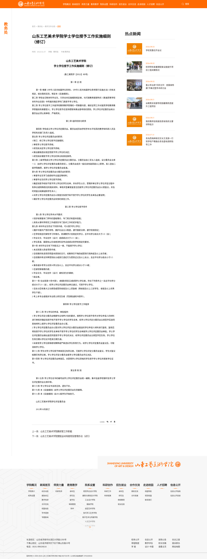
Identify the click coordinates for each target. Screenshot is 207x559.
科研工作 (107, 491)
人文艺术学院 (90, 522)
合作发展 (134, 496)
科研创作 (113, 4)
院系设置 (104, 4)
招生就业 (123, 4)
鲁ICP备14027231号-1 (63, 556)
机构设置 (31, 496)
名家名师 (58, 491)
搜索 (187, 4)
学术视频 (45, 513)
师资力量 (85, 4)
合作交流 (132, 4)
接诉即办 (176, 543)
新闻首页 (76, 4)
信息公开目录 (175, 496)
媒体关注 (45, 496)
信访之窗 (176, 539)
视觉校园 (148, 496)
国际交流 (134, 491)
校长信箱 (162, 543)
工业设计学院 (90, 500)
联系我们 (148, 500)
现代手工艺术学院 (90, 513)
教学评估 (149, 543)
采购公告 (162, 539)
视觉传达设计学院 (90, 491)
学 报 (133, 547)
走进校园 (141, 4)
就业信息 (121, 504)
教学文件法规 (50, 27)
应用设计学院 (90, 526)
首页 (33, 27)
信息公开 (160, 4)
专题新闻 (45, 517)
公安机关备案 (75, 556)
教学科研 (45, 500)
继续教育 (72, 504)
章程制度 (135, 543)
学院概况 (67, 4)
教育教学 (95, 4)
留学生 (72, 500)
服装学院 (90, 504)
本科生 (72, 491)
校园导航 (148, 491)
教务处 (40, 27)
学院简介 (31, 491)
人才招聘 (151, 4)
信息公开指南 (175, 491)
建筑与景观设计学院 (90, 496)
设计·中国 (149, 547)
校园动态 (45, 509)
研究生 (72, 496)
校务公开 (135, 539)
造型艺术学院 (90, 509)
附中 (72, 509)
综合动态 (45, 491)
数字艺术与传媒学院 (90, 517)
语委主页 (162, 547)
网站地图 (176, 547)
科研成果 (107, 496)
